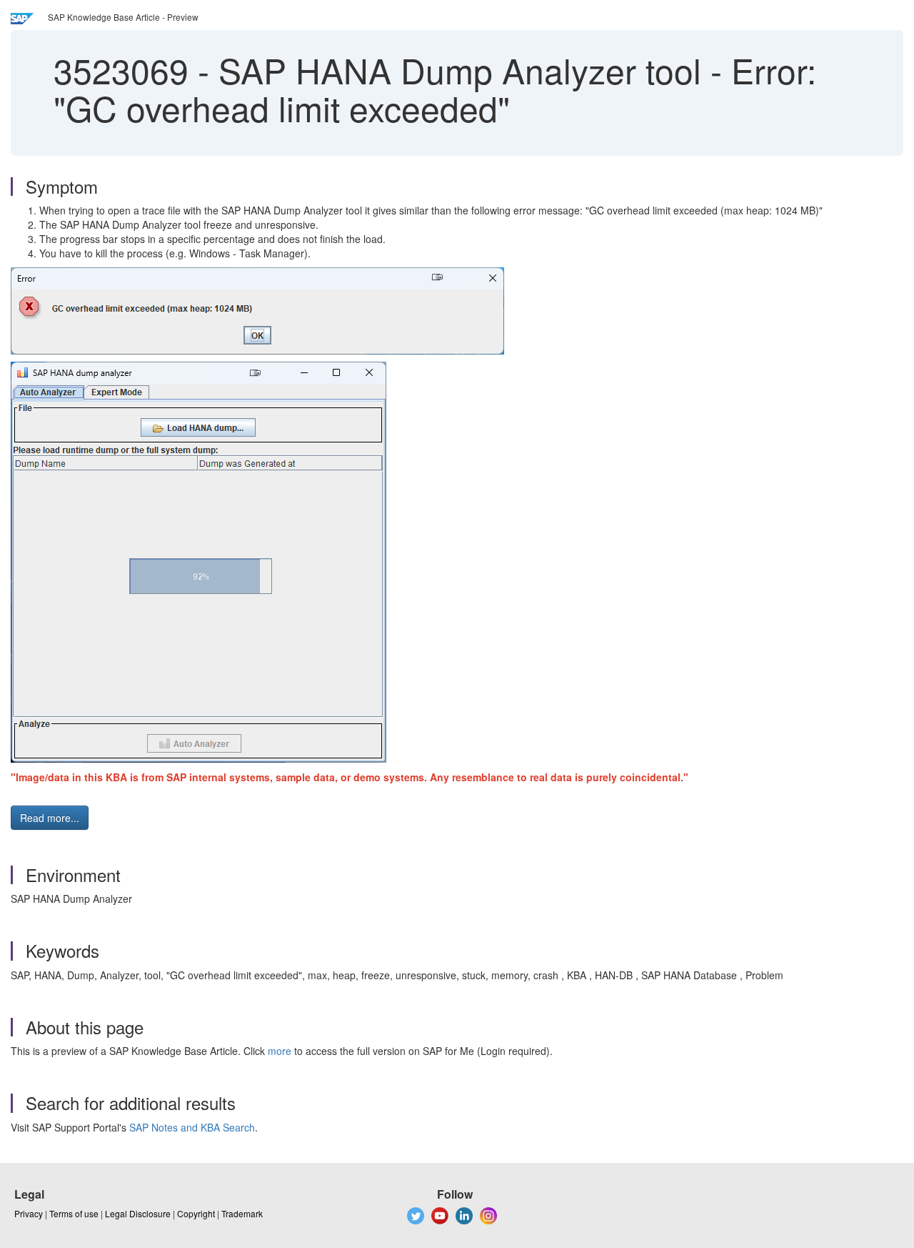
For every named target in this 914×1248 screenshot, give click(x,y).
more (279, 1051)
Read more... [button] (49, 818)
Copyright (196, 1213)
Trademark (242, 1213)
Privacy (28, 1213)
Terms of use (74, 1213)
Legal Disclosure (138, 1213)
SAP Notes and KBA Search (192, 1127)
